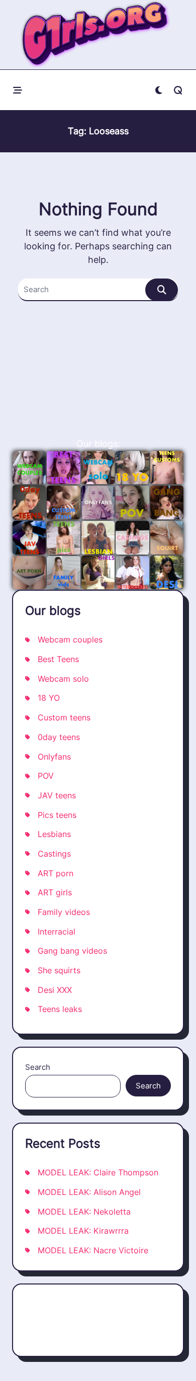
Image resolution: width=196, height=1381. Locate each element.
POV (46, 776)
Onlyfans (54, 757)
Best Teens (58, 659)
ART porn (55, 873)
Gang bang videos (72, 951)
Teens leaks (60, 1009)
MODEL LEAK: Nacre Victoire (93, 1250)
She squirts (59, 970)
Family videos (64, 912)
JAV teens (57, 795)
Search (37, 1067)
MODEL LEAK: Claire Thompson (98, 1172)
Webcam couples (70, 640)
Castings (54, 854)
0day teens (59, 737)
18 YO (49, 698)
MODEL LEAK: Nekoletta (84, 1212)
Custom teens (64, 717)
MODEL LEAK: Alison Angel (89, 1192)
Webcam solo (63, 679)
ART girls (55, 892)
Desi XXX (55, 990)
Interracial (56, 932)
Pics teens (57, 815)
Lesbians (54, 834)
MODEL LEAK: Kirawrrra (83, 1231)
